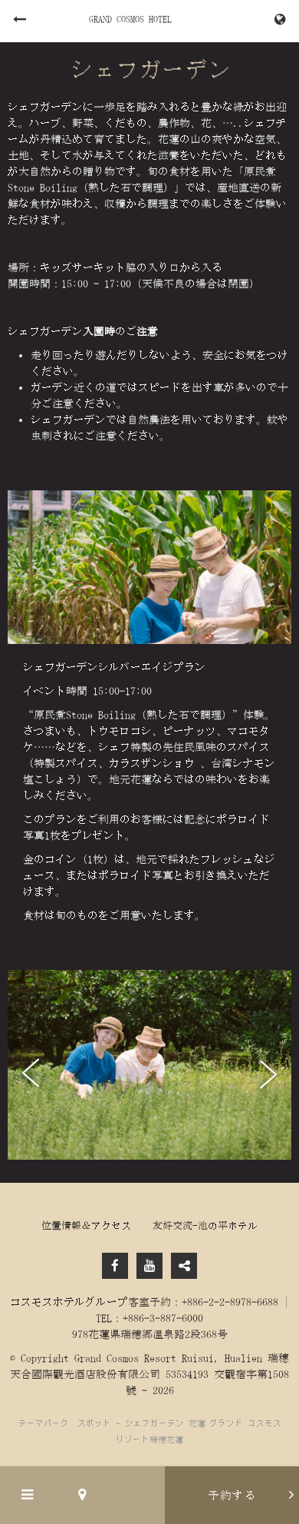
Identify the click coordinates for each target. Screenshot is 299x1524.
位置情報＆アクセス (86, 1225)
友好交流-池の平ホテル (205, 1225)
